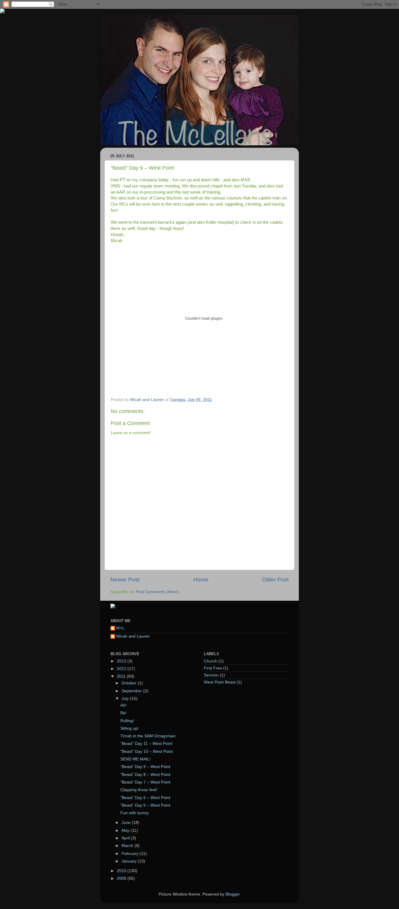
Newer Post (125, 579)
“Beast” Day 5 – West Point (145, 805)
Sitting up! (129, 728)
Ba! (123, 713)
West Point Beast (219, 682)
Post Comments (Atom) (157, 592)
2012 (122, 669)
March (128, 845)
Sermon (211, 675)
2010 (122, 871)
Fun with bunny (134, 813)
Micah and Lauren (133, 636)
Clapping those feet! (138, 790)
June (127, 822)
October (130, 683)
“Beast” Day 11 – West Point (146, 743)
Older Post (275, 579)
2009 (122, 878)
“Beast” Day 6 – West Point (145, 798)
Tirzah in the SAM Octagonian (148, 736)
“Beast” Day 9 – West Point (145, 767)
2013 (122, 661)
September (132, 691)
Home (201, 579)
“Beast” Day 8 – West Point (145, 774)
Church (210, 661)
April (126, 838)
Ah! (123, 705)
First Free (213, 668)
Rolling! (127, 721)
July (126, 698)
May (126, 830)
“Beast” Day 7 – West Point (145, 782)
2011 (122, 676)
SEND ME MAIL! (135, 759)
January (130, 861)
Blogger (232, 894)
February (131, 853)
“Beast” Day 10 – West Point (146, 751)
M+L (120, 628)
